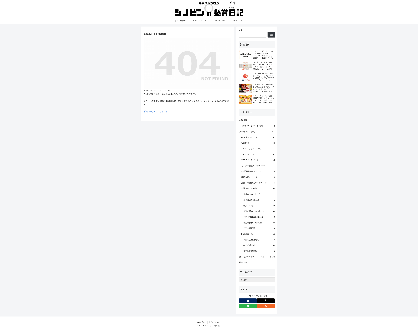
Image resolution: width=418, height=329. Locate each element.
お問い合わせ (201, 322)
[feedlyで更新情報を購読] (248, 306)
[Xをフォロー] (266, 300)
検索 (241, 30)
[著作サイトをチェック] (248, 300)
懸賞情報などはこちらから (155, 111)
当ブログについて (215, 322)
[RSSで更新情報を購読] (266, 306)
